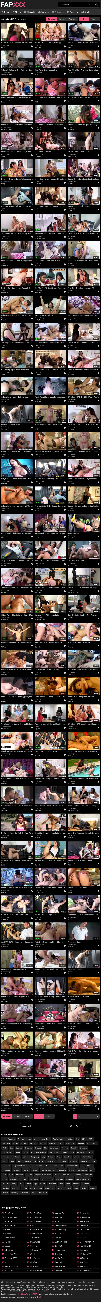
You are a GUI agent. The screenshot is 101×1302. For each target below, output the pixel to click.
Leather (26, 1170)
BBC (83, 1139)
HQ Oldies (9, 1270)
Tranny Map (85, 1234)
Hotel (41, 1161)
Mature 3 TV (60, 1238)
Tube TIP (8, 1221)
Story (61, 1184)
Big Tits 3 (58, 1246)
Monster (19, 1175)
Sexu (69, 1056)
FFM (72, 1152)
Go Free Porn (85, 1217)
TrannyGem (5, 238)
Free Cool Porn (36, 1213)
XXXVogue (38, 347)
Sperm (28, 1184)
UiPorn (3, 647)
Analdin (70, 211)
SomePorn (71, 538)
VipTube (37, 783)
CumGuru (9, 1213)
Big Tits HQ (34, 1266)
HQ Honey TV (85, 1254)
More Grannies (61, 1225)
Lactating (6, 1170)
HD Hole (85, 12)
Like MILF (58, 1270)
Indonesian (63, 1161)
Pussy (5, 1179)
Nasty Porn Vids (11, 1254)
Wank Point (34, 1246)
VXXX (3, 156)
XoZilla (3, 211)
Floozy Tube (60, 1250)
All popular (30, 12)
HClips (70, 919)
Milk (4, 1175)
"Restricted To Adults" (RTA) (28, 1294)
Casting (19, 1148)
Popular (51, 19)
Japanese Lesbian (20, 1166)
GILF (59, 1157)
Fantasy (64, 1152)
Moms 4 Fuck (60, 1213)
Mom (11, 1175)
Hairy (12, 1161)
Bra (88, 1143)
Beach (15, 1143)
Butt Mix (58, 1234)
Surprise (85, 1184)
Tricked (59, 1188)
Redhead (13, 1179)
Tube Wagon (35, 1258)
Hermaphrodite (30, 1161)
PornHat (4, 320)
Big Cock (33, 1143)
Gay (43, 1157)
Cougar (65, 1148)
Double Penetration (38, 1152)
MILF (92, 1170)
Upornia (70, 47)
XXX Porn (84, 1262)
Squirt (42, 1184)
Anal (29, 1139)
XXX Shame (60, 1266)
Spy (35, 1184)
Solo (21, 1184)
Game (25, 1157)
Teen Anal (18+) (36, 1188)
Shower (5, 1184)
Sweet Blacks (35, 1221)
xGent (32, 1254)
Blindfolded (70, 1143)
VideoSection (39, 892)
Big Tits (43, 1143)
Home (5, 12)
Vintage (93, 1188)
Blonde (81, 1143)
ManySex (38, 810)
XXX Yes (58, 1217)
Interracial (83, 1161)
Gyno (5, 1161)
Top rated (43, 12)
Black (61, 1143)
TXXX (69, 75)
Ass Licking (45, 1139)
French (90, 1152)
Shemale (69, 1179)
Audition (70, 1139)
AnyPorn (71, 129)
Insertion (73, 1161)
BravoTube (38, 538)
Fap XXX (13, 4)
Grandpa (67, 1157)
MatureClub (72, 156)
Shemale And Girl (82, 1179)
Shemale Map (60, 1230)
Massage (62, 1170)
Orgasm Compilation (43, 1175)
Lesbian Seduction (48, 1170)
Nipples (29, 1175)
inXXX (3, 865)
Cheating (28, 1148)
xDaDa (7, 1246)
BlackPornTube (6, 129)
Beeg (3, 102)
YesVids (70, 184)
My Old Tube (60, 1258)
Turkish (68, 1188)
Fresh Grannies (36, 1270)
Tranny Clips (35, 1242)
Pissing (78, 1175)
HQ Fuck (83, 1238)
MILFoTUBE (84, 1230)
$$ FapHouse (39, 320)
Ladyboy (16, 1170)
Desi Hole (58, 1254)
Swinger (15, 1188)
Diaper (25, 1152)
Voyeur (5, 1193)
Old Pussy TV (35, 1250)
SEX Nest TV (35, 1238)
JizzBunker (72, 1110)
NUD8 (32, 1225)
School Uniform (47, 1179)
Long (94, 19)
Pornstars (72, 12)
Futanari (17, 1157)
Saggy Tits (34, 1179)
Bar (77, 1139)
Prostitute (88, 1175)
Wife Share (43, 1193)
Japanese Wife (72, 1166)
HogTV (37, 511)
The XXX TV (10, 1225)
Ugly (76, 1188)
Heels (19, 1161)
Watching (14, 1193)
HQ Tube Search (86, 1270)
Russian (24, 1179)
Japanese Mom (36, 1166)
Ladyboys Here (61, 1242)
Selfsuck (59, 1179)
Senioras (38, 129)
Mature (71, 1170)
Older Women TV (87, 1242)
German (51, 1157)
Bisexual (52, 1143)
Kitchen (89, 1166)
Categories (58, 12)
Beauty (24, 1143)
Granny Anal (87, 1157)
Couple (74, 1148)
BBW (90, 1139)
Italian (93, 1161)
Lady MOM (84, 1225)
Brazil (95, 1143)
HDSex (37, 674)
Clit (45, 1148)
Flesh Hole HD (85, 1246)
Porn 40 (58, 1221)
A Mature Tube (36, 1234)
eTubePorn (9, 1250)
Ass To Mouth (58, 1139)
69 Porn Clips (85, 1258)
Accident (11, 1139)
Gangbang (35, 1157)
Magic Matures (36, 1217)
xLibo (7, 1262)
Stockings (52, 1184)
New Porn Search (12, 1266)
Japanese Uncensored (54, 1166)
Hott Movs (84, 1250)
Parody (56, 1175)
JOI (82, 1166)
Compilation (54, 1148)
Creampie (83, 1148)
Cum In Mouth (8, 1152)
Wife (33, 1193)
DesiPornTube (40, 238)
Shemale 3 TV (11, 1258)
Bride (5, 1148)
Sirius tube (59, 1262)
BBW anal (6, 1143)
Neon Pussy (10, 1238)
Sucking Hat (85, 1213)
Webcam (25, 1193)
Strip (68, 1184)
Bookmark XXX (11, 1217)
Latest (62, 19)
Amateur (21, 1139)
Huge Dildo (51, 1161)
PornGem (38, 402)
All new (16, 12)
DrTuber (4, 47)
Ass (35, 1139)
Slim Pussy (84, 1221)
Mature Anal (82, 1170)
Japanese (6, 1166)
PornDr (70, 674)
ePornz (8, 1234)
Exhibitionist (53, 1152)
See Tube (84, 1266)
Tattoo (24, 1188)
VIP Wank (34, 1262)
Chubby (38, 1148)
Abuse (41, 1297)
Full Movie (6, 1157)
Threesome (49, 1188)
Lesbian (35, 1170)
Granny (76, 1157)
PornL (37, 75)
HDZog (70, 238)
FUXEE (7, 1230)
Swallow (6, 1188)
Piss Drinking (67, 1175)
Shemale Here (36, 1230)
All (84, 19)
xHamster (38, 47)
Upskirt (84, 1188)
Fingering (80, 1152)
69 (3, 1139)
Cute (18, 1152)
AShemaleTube (6, 75)
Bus (11, 1148)
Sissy (14, 1184)
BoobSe (4, 974)
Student (76, 1184)
